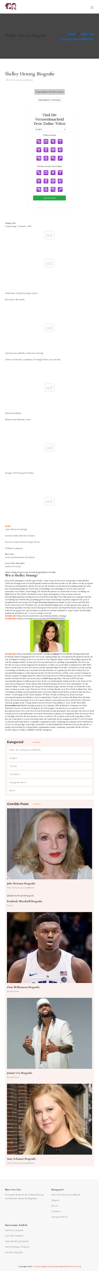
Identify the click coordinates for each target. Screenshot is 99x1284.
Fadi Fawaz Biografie (14, 1230)
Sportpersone (13, 991)
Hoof (71, 34)
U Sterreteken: (49, 135)
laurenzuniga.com (42, 1266)
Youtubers (15, 774)
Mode (12, 790)
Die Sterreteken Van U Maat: (49, 166)
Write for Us (74, 1266)
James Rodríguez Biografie (17, 1247)
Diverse (13, 766)
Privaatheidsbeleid (59, 1266)
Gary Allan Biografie (14, 1235)
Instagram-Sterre (18, 782)
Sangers (13, 758)
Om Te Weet (49, 198)
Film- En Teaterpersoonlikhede (19, 80)
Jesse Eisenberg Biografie (17, 1241)
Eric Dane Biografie (14, 1252)
